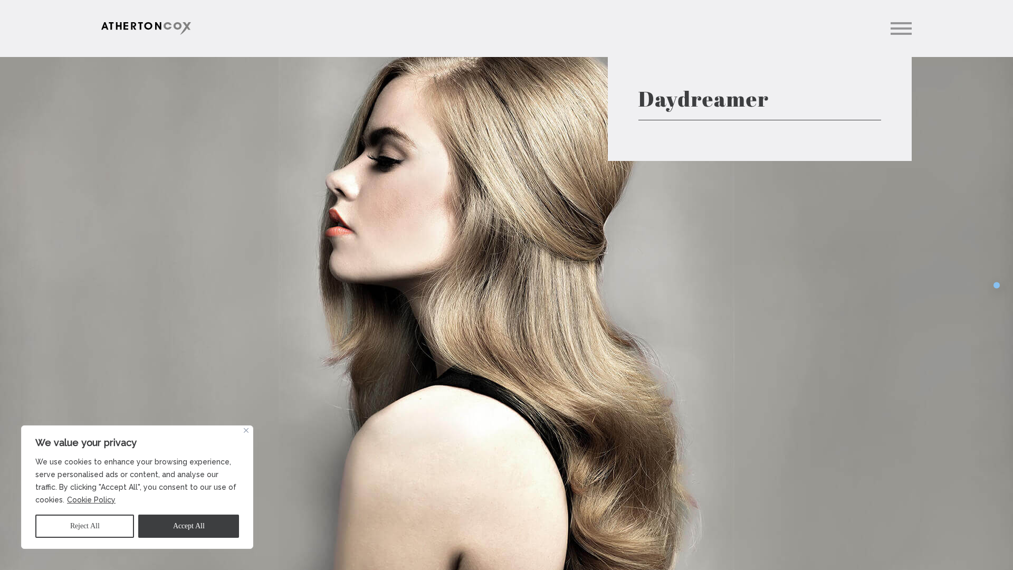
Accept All (189, 526)
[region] (137, 487)
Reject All (85, 526)
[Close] (246, 430)
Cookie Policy (91, 500)
